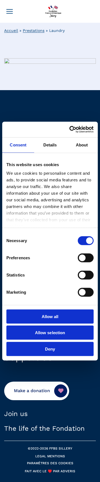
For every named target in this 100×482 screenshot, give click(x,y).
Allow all (50, 316)
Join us (16, 414)
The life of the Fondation (44, 428)
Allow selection (50, 332)
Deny (50, 348)
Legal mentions (50, 456)
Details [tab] (50, 144)
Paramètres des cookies (50, 463)
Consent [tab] (18, 144)
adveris (67, 471)
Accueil (11, 30)
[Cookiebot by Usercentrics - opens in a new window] (71, 129)
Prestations (33, 30)
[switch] (86, 257)
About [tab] (82, 144)
